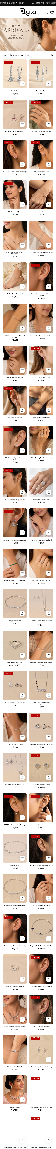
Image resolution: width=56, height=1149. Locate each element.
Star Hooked (14, 91)
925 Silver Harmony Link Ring (41, 580)
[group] (28, 3)
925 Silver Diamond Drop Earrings (14, 825)
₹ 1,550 (41, 1029)
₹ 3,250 (15, 908)
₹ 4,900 (15, 868)
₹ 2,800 (15, 787)
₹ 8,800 (15, 1070)
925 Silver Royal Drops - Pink (41, 377)
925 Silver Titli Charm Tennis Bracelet (41, 662)
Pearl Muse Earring (41, 825)
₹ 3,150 (41, 420)
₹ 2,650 (15, 420)
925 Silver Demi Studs (14, 212)
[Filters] (52, 55)
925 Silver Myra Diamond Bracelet (14, 905)
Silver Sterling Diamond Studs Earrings (41, 744)
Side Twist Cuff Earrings (14, 417)
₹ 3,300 (41, 707)
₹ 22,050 (14, 1029)
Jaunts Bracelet (14, 865)
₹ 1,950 (41, 908)
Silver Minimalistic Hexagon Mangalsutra (41, 703)
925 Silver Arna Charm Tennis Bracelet (41, 252)
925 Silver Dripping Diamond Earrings (14, 540)
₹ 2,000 (41, 1110)
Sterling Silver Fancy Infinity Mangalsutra (14, 253)
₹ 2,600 (41, 339)
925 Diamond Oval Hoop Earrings (41, 1107)
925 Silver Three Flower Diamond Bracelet (15, 336)
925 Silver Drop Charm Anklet (15, 294)
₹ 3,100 (41, 665)
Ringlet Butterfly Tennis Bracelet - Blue (41, 946)
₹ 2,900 (41, 787)
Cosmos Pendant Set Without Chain (14, 784)
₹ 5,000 (15, 623)
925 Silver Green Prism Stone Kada (14, 580)
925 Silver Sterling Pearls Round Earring (14, 458)
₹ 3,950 (15, 502)
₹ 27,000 (14, 1110)
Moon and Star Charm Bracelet (41, 212)
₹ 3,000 (41, 868)
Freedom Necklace (14, 1107)
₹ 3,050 (15, 462)
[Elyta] (28, 12)
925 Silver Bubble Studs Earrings (15, 702)
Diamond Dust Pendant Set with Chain (41, 335)
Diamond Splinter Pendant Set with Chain (41, 621)
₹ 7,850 (15, 583)
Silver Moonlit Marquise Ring (14, 377)
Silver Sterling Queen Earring (41, 784)
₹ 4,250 (41, 502)
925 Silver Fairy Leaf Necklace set (14, 1026)
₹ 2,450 (15, 380)
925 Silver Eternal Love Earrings (14, 131)
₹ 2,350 (41, 380)
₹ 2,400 (15, 134)
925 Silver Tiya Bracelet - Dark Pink (41, 540)
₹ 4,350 (15, 543)
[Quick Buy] (22, 370)
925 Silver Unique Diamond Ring (41, 131)
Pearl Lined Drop (41, 91)
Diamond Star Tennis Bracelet (41, 417)
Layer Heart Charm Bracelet (15, 744)
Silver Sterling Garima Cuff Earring (41, 1067)
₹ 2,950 (41, 94)
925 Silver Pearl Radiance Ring (14, 986)
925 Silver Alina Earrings (41, 1026)
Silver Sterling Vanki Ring (14, 662)
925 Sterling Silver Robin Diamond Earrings (41, 294)
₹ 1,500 (41, 134)
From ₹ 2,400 (14, 665)
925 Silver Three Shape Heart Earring (41, 865)
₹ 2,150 (41, 215)
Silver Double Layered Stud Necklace (15, 1147)
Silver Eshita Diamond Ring (41, 499)
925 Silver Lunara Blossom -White (41, 1147)
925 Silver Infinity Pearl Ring (41, 905)
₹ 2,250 (15, 94)
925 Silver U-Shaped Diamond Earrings (15, 171)
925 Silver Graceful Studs (41, 171)
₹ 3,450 (15, 256)
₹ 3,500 (41, 461)
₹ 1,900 (15, 215)
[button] (46, 12)
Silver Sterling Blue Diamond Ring (41, 458)
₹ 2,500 (41, 583)
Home (5, 55)
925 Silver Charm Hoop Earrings (15, 499)
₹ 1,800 (15, 174)
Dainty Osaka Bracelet (14, 620)
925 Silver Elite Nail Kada (14, 1067)
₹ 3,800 (41, 255)
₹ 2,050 (15, 297)
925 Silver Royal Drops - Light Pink (41, 986)
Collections (13, 55)
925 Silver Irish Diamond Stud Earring (14, 946)
